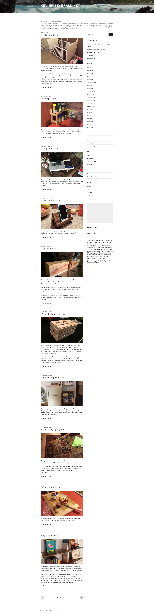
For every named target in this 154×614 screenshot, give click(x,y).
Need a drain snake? (107, 240)
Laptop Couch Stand (50, 148)
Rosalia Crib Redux (49, 35)
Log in (88, 155)
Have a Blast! (106, 260)
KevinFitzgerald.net (60, 5)
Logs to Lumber (48, 248)
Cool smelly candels (95, 244)
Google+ (89, 192)
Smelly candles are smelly (104, 254)
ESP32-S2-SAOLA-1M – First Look (96, 49)
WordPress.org (91, 164)
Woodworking (91, 146)
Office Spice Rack (49, 98)
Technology (90, 140)
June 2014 (89, 112)
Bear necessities (92, 251)
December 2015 (91, 82)
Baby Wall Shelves (49, 535)
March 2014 (90, 121)
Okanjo (89, 174)
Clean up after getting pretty (104, 249)
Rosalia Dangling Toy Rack (53, 429)
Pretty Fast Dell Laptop (97, 247)
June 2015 (89, 85)
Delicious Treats (98, 260)
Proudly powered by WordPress (48, 610)
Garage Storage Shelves (52, 377)
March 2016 (90, 79)
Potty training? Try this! (93, 262)
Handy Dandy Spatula (96, 245)
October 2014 (91, 103)
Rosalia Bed (90, 55)
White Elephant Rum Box (53, 314)
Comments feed (91, 161)
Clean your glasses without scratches (98, 253)
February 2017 (91, 73)
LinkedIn (89, 195)
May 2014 (89, 115)
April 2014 (89, 118)
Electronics (90, 137)
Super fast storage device (94, 256)
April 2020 (90, 70)
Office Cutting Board (51, 487)
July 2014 (89, 109)
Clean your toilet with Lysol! (94, 240)
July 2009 (89, 124)
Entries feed (90, 158)
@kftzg (89, 186)
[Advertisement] (100, 213)
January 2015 (90, 94)
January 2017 (90, 76)
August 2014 (90, 106)
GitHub (89, 189)
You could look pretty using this (95, 242)
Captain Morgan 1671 (73, 349)
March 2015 (90, 88)
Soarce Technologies (93, 177)
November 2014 (91, 100)
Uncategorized (91, 143)
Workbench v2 (91, 58)
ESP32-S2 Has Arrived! (93, 52)
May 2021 (89, 67)
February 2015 (91, 91)
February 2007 (91, 127)
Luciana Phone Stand (51, 200)
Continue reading (46, 87)
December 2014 (91, 97)
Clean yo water (101, 251)
